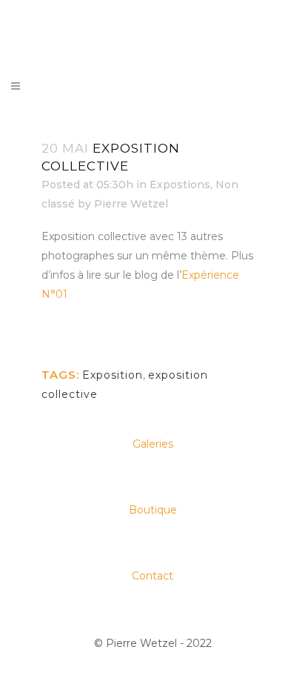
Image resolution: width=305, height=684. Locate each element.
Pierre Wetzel (131, 203)
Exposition (112, 375)
